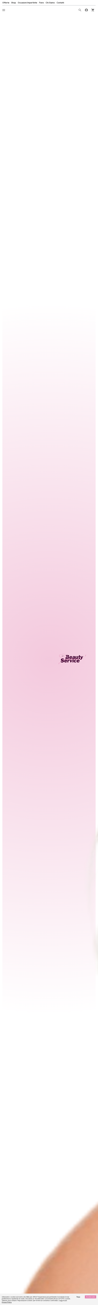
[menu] (3, 10)
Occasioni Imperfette (27, 2)
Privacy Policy (7, 1302)
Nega (78, 1297)
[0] (93, 10)
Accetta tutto (90, 1297)
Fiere (41, 2)
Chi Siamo (50, 2)
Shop (13, 2)
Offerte (5, 2)
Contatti (60, 2)
